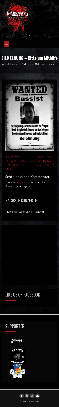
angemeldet (23, 182)
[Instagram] (32, 395)
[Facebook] (21, 395)
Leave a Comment (47, 63)
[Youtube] (27, 395)
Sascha (30, 63)
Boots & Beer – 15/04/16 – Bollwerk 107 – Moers (42, 160)
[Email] (37, 395)
